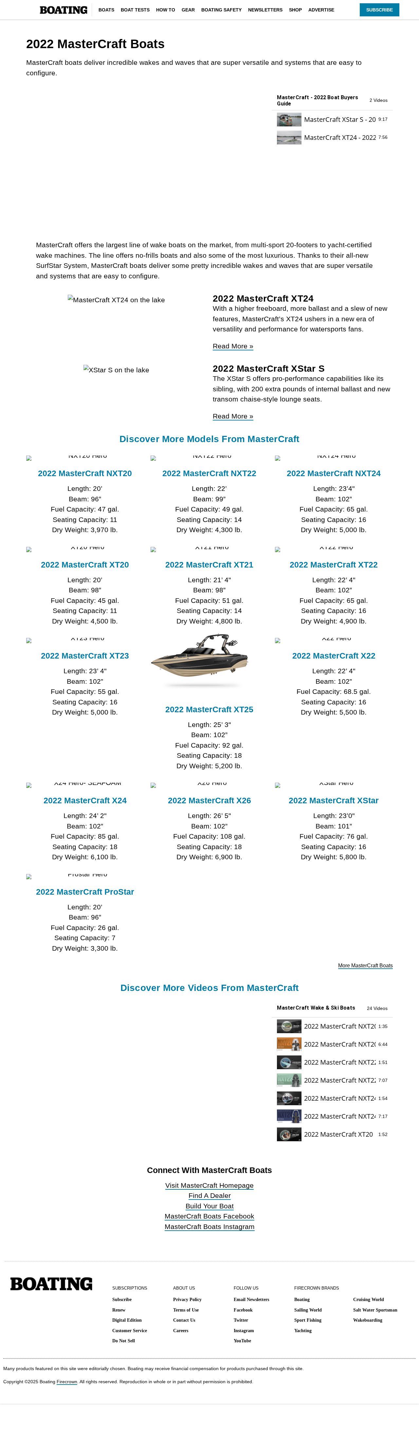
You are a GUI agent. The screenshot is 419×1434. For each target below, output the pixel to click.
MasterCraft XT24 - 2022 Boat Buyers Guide (340, 137)
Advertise (321, 9)
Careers (180, 1330)
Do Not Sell (123, 1340)
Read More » (233, 346)
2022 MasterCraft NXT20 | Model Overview (340, 1044)
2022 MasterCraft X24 (85, 800)
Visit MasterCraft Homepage (209, 1185)
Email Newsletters (251, 1299)
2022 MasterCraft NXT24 (334, 473)
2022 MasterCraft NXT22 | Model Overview (340, 1080)
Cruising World (368, 1299)
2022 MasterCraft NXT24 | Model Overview (340, 1116)
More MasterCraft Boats (365, 965)
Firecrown (67, 1381)
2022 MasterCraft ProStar (85, 891)
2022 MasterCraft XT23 (85, 655)
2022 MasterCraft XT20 (85, 564)
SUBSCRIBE (379, 9)
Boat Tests (135, 9)
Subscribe (122, 1299)
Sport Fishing (307, 1320)
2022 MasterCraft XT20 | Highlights (340, 1134)
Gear (188, 9)
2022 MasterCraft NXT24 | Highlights (340, 1098)
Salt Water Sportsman (375, 1310)
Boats (106, 9)
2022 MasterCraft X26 (209, 800)
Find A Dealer (210, 1195)
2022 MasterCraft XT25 (209, 709)
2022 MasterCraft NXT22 (209, 473)
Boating (302, 1299)
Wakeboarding (367, 1320)
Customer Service (129, 1330)
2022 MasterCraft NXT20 (85, 473)
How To (165, 9)
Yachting (303, 1330)
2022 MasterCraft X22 (333, 655)
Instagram (244, 1330)
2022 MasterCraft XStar (334, 800)
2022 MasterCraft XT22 (334, 564)
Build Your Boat (210, 1206)
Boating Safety (221, 9)
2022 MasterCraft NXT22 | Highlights (340, 1062)
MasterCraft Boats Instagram (210, 1226)
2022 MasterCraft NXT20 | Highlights (340, 1026)
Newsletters (265, 9)
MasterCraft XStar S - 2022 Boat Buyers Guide (340, 119)
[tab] (332, 119)
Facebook (243, 1310)
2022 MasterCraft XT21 (209, 564)
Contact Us (184, 1320)
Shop (295, 9)
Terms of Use (186, 1310)
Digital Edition (127, 1320)
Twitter (241, 1320)
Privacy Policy (187, 1299)
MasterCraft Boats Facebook (209, 1216)
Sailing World (308, 1310)
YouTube (242, 1340)
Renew (118, 1310)
